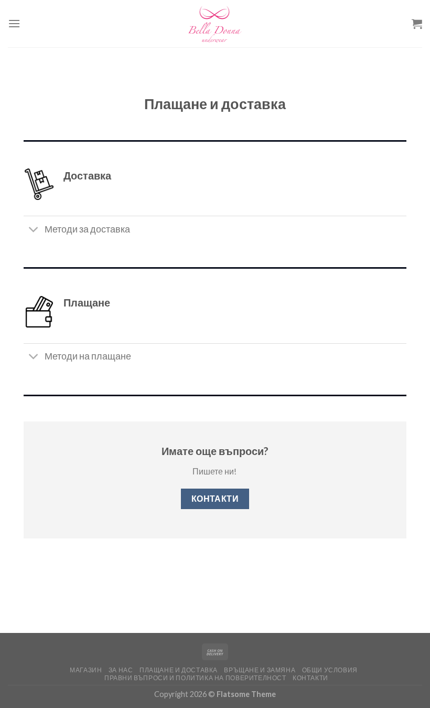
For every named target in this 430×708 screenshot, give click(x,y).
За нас (121, 670)
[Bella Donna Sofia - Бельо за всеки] (215, 23)
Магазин (86, 670)
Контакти (310, 678)
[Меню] (14, 23)
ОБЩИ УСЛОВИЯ (330, 670)
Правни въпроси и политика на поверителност (195, 678)
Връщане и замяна (259, 670)
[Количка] (417, 23)
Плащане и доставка (178, 670)
